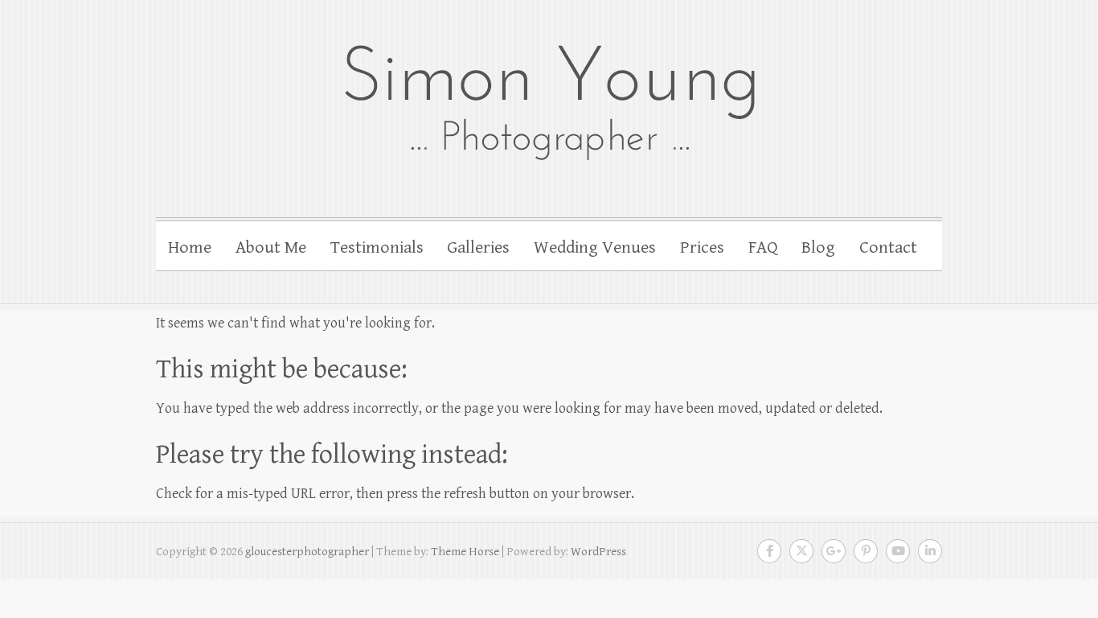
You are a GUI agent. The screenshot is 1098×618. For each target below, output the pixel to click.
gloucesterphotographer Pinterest (866, 551)
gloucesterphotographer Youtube (898, 551)
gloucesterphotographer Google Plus (833, 551)
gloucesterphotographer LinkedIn (930, 551)
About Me (271, 247)
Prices (702, 247)
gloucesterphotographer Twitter (801, 551)
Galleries (478, 247)
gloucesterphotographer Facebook (769, 551)
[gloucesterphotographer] (549, 100)
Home (189, 247)
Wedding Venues (595, 247)
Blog (818, 247)
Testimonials (377, 247)
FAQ (763, 247)
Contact (888, 247)
